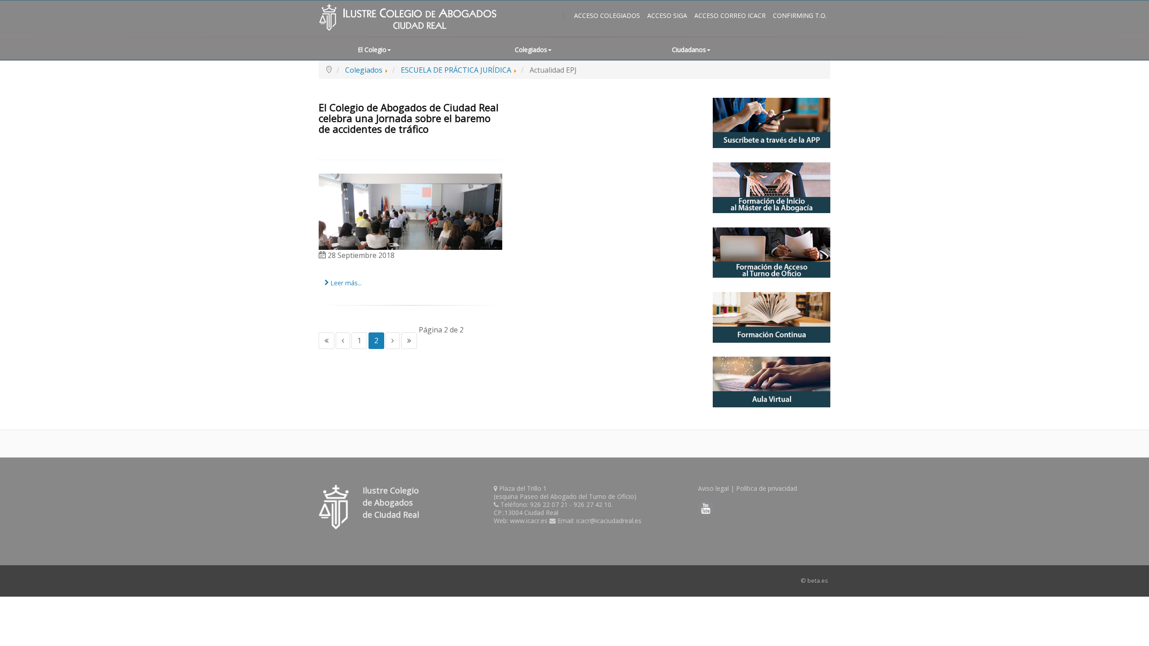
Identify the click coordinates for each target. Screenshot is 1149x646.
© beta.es (814, 580)
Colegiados (531, 49)
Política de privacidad (766, 488)
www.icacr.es (529, 520)
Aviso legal (713, 488)
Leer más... (345, 283)
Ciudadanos (689, 49)
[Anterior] (343, 340)
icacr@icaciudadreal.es (608, 520)
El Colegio (372, 49)
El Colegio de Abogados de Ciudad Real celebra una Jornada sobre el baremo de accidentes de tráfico (409, 117)
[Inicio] (326, 340)
